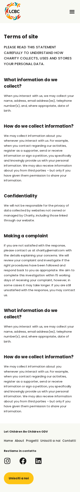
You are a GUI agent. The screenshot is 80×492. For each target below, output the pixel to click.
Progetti (32, 441)
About (19, 441)
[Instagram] (7, 461)
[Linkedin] (38, 461)
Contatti (69, 441)
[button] (72, 11)
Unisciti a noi (50, 441)
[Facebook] (22, 461)
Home (8, 441)
